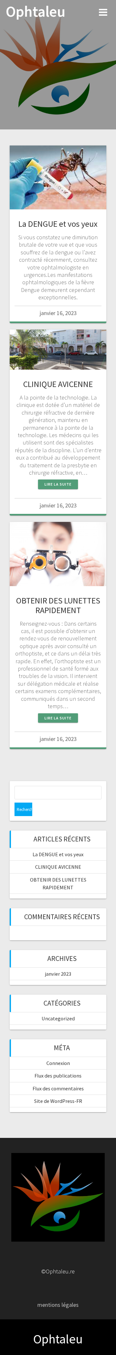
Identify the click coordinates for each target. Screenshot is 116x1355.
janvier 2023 (58, 974)
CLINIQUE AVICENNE (58, 384)
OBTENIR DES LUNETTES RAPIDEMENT (58, 605)
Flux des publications (58, 1075)
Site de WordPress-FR (58, 1101)
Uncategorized (58, 1018)
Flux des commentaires (58, 1088)
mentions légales (58, 1304)
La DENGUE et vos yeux (58, 223)
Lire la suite (58, 484)
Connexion (58, 1063)
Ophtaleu (35, 11)
